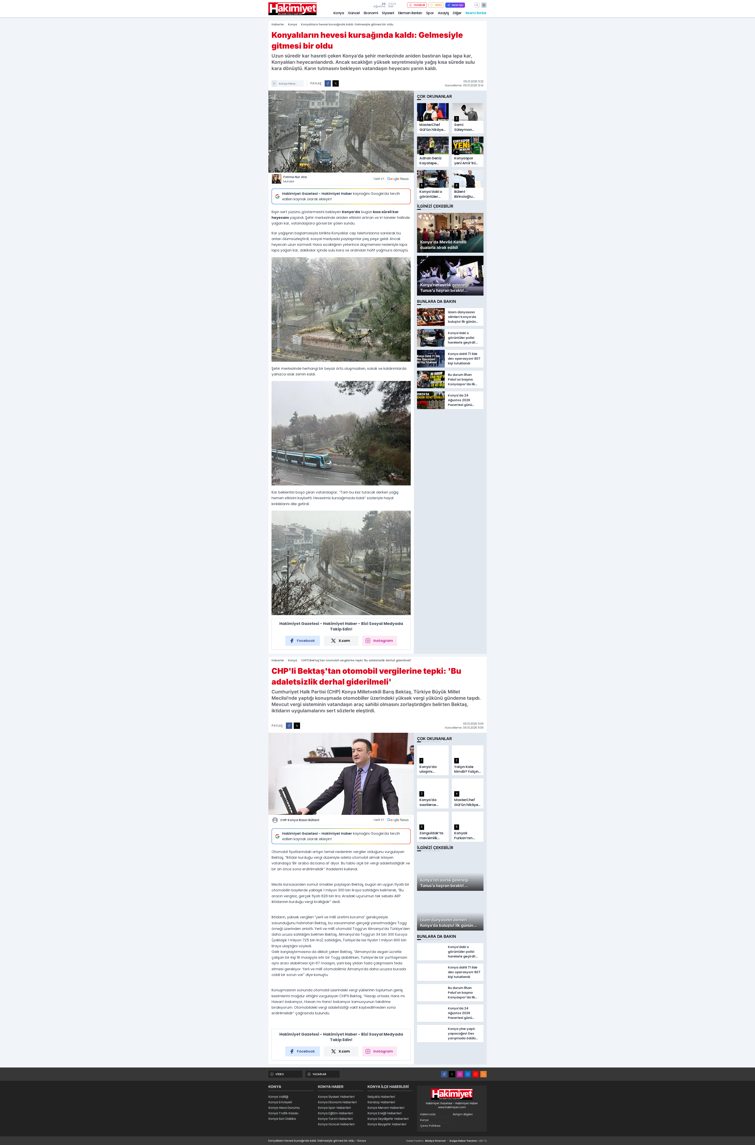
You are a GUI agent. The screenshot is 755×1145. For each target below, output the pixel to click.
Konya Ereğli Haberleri (384, 1113)
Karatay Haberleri (381, 1102)
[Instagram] (460, 1074)
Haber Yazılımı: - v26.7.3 (446, 1140)
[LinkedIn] (468, 1074)
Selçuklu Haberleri (381, 1096)
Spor (430, 12)
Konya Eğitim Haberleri (335, 1113)
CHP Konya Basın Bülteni (299, 820)
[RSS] (483, 1074)
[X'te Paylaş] (335, 83)
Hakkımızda (428, 1114)
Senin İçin (457, 5)
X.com (344, 640)
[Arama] (477, 5)
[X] (452, 1074)
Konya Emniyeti (280, 1102)
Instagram (383, 640)
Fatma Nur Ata (295, 179)
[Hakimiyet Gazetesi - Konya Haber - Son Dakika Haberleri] (451, 1094)
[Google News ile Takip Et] (398, 179)
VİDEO (438, 5)
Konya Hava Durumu (284, 1107)
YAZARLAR (419, 5)
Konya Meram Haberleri (385, 1107)
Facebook (306, 640)
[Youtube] (475, 1074)
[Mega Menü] (484, 5)
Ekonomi (371, 12)
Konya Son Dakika (282, 1118)
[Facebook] (444, 1074)
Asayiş (443, 12)
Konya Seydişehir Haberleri (388, 1118)
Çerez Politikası (430, 1126)
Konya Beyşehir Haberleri (386, 1124)
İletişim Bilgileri (463, 1114)
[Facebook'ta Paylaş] (328, 83)
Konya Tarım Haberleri (335, 1118)
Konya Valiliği (278, 1096)
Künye (424, 1120)
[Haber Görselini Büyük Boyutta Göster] (341, 132)
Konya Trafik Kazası (283, 1113)
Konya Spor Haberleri (334, 1107)
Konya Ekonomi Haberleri (337, 1102)
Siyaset (388, 12)
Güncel (354, 12)
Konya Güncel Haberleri (336, 1124)
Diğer (457, 12)
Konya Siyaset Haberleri (336, 1096)
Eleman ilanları (410, 12)
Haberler (278, 24)
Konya (338, 12)
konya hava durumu (287, 84)
